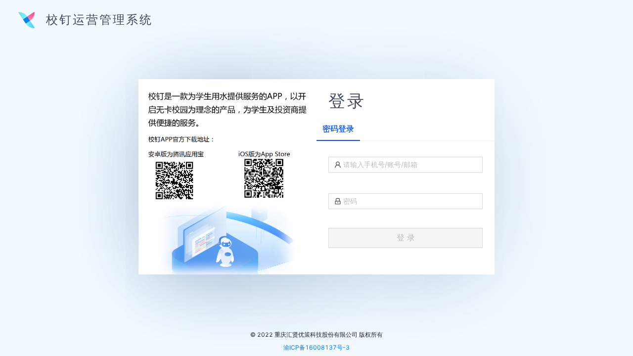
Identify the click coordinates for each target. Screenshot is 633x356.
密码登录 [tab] (338, 129)
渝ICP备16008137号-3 (316, 347)
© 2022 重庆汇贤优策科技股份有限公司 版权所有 (316, 334)
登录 (347, 98)
